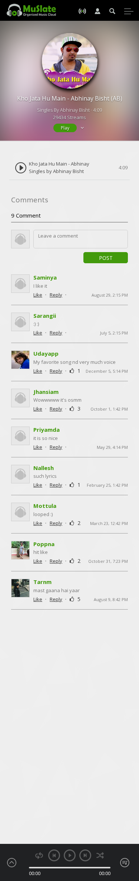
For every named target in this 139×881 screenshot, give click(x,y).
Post (106, 257)
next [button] (85, 855)
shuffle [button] (100, 855)
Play (65, 128)
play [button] (70, 855)
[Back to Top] (127, 832)
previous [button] (54, 855)
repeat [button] (39, 855)
